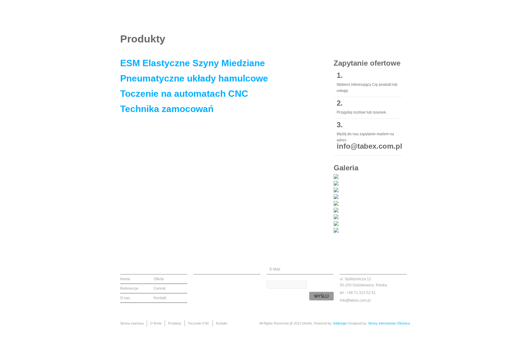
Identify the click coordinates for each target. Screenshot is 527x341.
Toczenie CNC (346, 15)
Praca (375, 15)
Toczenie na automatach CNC (184, 94)
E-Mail (275, 269)
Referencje (129, 288)
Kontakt (399, 15)
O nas (125, 298)
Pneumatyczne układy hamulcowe (194, 78)
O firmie (284, 15)
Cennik (160, 288)
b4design (340, 323)
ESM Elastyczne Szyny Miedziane (192, 63)
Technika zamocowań (166, 109)
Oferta (159, 279)
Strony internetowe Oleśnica (389, 323)
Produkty (312, 15)
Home (125, 279)
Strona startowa (247, 15)
